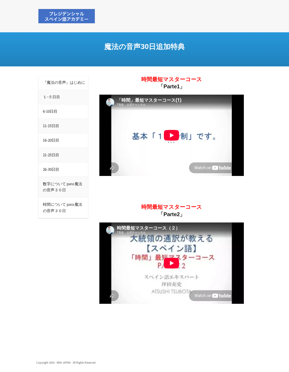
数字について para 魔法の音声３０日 (62, 186)
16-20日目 (51, 140)
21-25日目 (51, 154)
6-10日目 (50, 111)
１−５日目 (51, 96)
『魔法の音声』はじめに (64, 82)
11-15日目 (51, 125)
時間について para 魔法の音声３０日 (62, 207)
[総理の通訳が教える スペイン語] (66, 15)
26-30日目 (51, 169)
